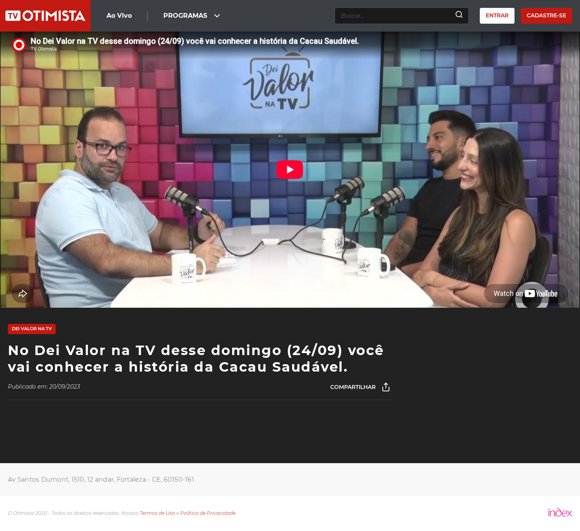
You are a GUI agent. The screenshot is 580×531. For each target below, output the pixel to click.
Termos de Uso (157, 513)
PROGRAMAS (185, 15)
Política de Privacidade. (208, 513)
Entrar (497, 15)
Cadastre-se (546, 15)
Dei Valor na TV (32, 328)
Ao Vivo (119, 15)
